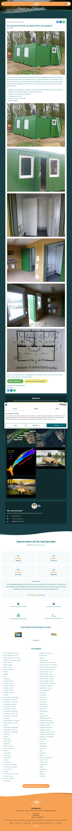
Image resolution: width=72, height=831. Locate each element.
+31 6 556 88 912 (36, 815)
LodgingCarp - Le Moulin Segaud (47, 736)
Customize (35, 425)
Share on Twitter (57, 22)
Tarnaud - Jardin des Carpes (46, 757)
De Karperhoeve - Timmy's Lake (10, 715)
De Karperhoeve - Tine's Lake (46, 653)
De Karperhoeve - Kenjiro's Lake (11, 711)
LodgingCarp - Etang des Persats (47, 722)
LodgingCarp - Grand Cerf (45, 725)
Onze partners (18, 823)
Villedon (41, 766)
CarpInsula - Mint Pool (8, 690)
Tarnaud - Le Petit (43, 762)
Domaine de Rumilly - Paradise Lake (47, 683)
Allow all (56, 425)
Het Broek (6, 736)
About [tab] (57, 408)
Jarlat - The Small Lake (9, 748)
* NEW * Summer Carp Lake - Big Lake (12, 657)
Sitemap (11, 823)
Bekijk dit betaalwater (14, 381)
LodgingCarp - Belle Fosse (45, 718)
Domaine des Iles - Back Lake (46, 685)
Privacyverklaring (27, 823)
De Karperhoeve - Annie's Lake (10, 699)
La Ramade (6, 760)
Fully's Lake (6, 725)
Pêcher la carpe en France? (61, 820)
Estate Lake (42, 697)
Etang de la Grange (44, 706)
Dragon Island (43, 692)
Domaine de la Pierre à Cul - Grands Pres (48, 664)
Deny (15, 425)
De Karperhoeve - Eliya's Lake (10, 704)
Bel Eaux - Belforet (8, 662)
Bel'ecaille (6, 671)
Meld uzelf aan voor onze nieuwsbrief (35, 381)
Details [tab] (36, 408)
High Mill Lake (7, 743)
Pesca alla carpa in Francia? (49, 820)
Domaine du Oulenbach (44, 690)
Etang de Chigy (43, 699)
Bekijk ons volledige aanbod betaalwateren (35, 786)
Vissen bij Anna (43, 769)
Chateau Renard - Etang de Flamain (11, 697)
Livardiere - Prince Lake (9, 778)
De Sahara (42, 657)
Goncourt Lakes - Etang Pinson (10, 729)
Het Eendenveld (7, 739)
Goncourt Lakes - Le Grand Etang (11, 732)
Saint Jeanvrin (43, 753)
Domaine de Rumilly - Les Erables (47, 681)
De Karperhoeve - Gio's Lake (10, 706)
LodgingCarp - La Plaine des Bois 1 (47, 732)
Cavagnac (6, 695)
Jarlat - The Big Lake (8, 746)
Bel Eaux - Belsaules (8, 664)
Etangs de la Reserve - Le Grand (11, 722)
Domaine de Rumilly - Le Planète (47, 678)
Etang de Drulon (43, 702)
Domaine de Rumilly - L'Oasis (46, 674)
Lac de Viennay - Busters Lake (10, 766)
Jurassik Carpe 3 (7, 757)
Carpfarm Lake (7, 678)
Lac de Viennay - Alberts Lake (10, 764)
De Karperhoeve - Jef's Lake (10, 708)
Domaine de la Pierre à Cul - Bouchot (47, 662)
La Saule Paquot (7, 762)
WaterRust (42, 771)
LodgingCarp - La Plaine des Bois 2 (47, 734)
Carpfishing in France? (24, 820)
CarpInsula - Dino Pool (8, 683)
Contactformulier (58, 823)
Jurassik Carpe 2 (7, 755)
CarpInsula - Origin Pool (9, 692)
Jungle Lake (6, 750)
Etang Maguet (7, 718)
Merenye (41, 741)
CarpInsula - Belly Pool (8, 681)
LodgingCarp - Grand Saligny (46, 727)
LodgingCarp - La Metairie (45, 729)
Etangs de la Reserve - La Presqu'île (11, 720)
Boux (5, 676)
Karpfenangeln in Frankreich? (35, 820)
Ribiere (41, 750)
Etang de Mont (45, 77)
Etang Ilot (42, 713)
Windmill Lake (43, 776)
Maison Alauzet (43, 739)
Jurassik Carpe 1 (7, 753)
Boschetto (6, 674)
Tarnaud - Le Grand (44, 760)
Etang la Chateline (44, 715)
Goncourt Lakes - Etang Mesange (11, 727)
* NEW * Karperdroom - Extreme (11, 655)
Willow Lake (42, 773)
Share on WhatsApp (63, 22)
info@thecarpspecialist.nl (17, 518)
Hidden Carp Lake (7, 741)
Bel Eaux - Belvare (8, 667)
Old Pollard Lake (43, 746)
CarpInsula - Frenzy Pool (9, 685)
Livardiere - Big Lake (8, 776)
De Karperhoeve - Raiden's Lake (11, 713)
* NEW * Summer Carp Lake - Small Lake (12, 660)
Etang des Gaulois (43, 711)
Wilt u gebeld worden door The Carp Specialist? (42, 823)
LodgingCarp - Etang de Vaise (46, 720)
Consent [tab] (15, 408)
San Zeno (42, 755)
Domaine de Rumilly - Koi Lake (46, 671)
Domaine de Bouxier (44, 660)
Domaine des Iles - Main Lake (46, 688)
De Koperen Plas (43, 655)
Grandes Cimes (7, 734)
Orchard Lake (42, 748)
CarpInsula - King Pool (8, 688)
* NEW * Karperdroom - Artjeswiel (11, 653)
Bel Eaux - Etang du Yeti (9, 669)
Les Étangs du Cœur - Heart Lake (11, 773)
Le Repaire (6, 771)
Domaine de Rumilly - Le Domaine (47, 676)
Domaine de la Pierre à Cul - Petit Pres (48, 667)
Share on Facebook (60, 22)
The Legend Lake (43, 764)
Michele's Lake (43, 743)
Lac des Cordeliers (8, 769)
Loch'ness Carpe (7, 780)
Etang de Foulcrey (43, 704)
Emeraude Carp (43, 695)
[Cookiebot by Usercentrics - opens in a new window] (60, 405)
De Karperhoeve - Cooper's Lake (11, 702)
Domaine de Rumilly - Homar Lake (47, 669)
